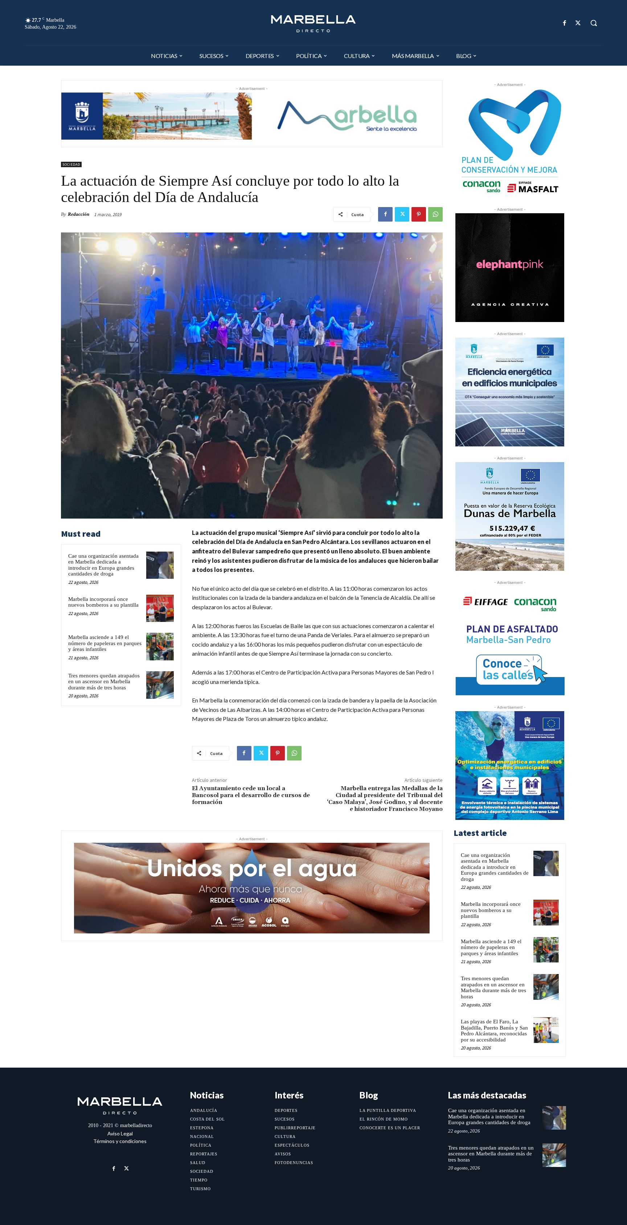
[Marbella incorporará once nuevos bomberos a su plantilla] (160, 608)
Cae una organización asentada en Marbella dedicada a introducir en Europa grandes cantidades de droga (103, 565)
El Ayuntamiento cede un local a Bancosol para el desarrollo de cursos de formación (251, 795)
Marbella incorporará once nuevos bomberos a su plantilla (103, 602)
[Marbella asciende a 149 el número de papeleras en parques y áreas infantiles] (160, 646)
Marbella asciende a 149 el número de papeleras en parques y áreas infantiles (105, 643)
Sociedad (71, 164)
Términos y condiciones (120, 1141)
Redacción (78, 214)
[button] (593, 23)
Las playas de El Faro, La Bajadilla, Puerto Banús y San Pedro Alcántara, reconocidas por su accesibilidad (494, 1031)
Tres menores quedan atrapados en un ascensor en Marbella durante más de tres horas (104, 681)
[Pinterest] (418, 214)
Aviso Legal (120, 1133)
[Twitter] (578, 23)
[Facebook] (565, 23)
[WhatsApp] (435, 214)
